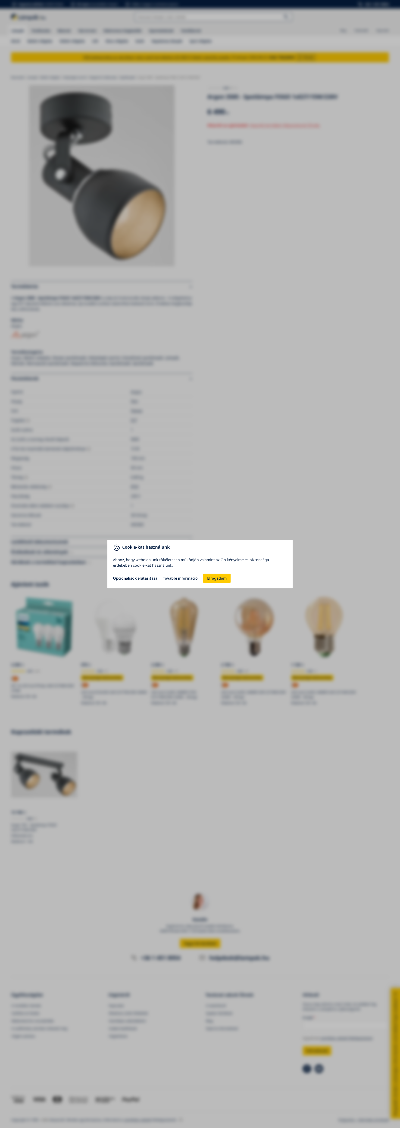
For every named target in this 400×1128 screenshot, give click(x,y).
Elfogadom (217, 578)
